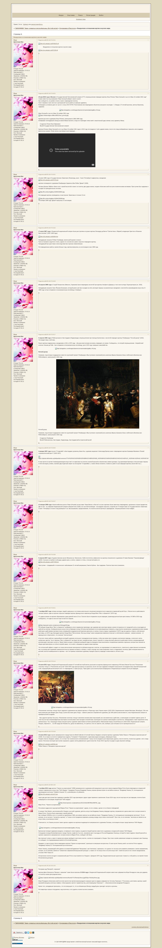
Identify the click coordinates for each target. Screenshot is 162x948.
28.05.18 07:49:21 (50, 608)
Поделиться (41, 40)
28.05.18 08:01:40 (50, 784)
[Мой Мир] (33, 932)
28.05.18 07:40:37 (50, 501)
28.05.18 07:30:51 (50, 174)
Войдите (25, 24)
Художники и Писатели (67, 28)
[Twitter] (28, 932)
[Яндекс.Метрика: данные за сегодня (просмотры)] (18, 938)
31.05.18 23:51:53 (50, 865)
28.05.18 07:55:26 (50, 731)
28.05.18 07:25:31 (50, 40)
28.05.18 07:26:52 (50, 93)
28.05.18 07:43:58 (50, 554)
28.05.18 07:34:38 (50, 281)
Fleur (15, 40)
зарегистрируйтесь (37, 24)
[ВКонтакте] (26, 932)
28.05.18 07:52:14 (50, 661)
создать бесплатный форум (140, 927)
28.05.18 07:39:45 (50, 448)
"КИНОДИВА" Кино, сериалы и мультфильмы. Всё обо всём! (36, 28)
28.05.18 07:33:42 (50, 227)
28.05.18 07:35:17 (50, 334)
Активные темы (81, 19)
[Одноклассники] (31, 932)
